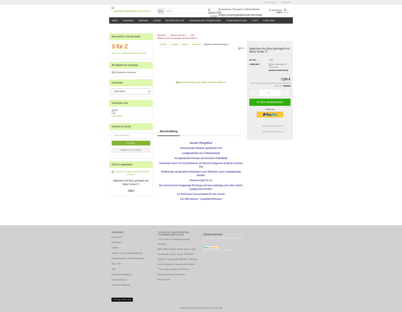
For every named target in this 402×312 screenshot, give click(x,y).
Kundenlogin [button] (269, 2)
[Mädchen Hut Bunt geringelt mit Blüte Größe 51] (201, 82)
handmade (128, 20)
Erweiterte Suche (130, 150)
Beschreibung (169, 131)
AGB (113, 269)
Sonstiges (268, 20)
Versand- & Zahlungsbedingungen (127, 253)
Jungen (157, 20)
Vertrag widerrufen (122, 299)
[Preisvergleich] (211, 248)
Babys (115, 20)
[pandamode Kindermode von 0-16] (132, 11)
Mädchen (143, 20)
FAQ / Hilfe (116, 264)
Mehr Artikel (117, 116)
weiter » (185, 44)
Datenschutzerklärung (121, 274)
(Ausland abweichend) (278, 70)
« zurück (174, 44)
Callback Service (119, 280)
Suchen (131, 143)
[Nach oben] (393, 307)
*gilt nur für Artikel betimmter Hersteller (129, 53)
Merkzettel (286, 2)
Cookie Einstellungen (120, 285)
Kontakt (115, 248)
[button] (254, 92)
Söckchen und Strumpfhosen (205, 20)
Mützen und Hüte (175, 20)
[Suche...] (211, 11)
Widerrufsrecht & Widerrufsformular (127, 258)
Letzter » (196, 44)
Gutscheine (116, 242)
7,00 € (131, 190)
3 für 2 (254, 20)
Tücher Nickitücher (236, 20)
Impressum (116, 237)
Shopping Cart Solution (190, 308)
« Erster (163, 44)
